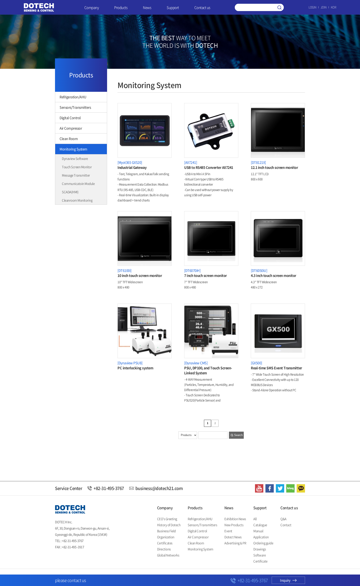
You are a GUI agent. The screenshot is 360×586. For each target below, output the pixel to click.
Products (121, 7)
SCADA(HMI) (70, 192)
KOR (333, 7)
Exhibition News (235, 519)
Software (259, 555)
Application (261, 537)
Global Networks (168, 555)
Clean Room (69, 138)
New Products (233, 525)
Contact (285, 525)
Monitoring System (73, 148)
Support (173, 7)
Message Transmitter (76, 175)
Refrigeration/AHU (73, 96)
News (147, 7)
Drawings (259, 549)
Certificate (260, 561)
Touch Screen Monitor (77, 167)
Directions (164, 549)
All (255, 519)
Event (228, 531)
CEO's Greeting (167, 519)
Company (91, 7)
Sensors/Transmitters (75, 107)
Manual (258, 531)
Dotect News (233, 537)
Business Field (166, 531)
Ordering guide (263, 543)
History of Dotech (169, 525)
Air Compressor (71, 128)
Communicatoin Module (78, 183)
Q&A (283, 519)
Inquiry (285, 580)
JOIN (324, 7)
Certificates (164, 543)
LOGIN (312, 7)
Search (238, 435)
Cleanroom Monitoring (77, 200)
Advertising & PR (235, 543)
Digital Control (70, 117)
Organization (165, 537)
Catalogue (260, 525)
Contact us (202, 7)
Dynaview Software (75, 158)
